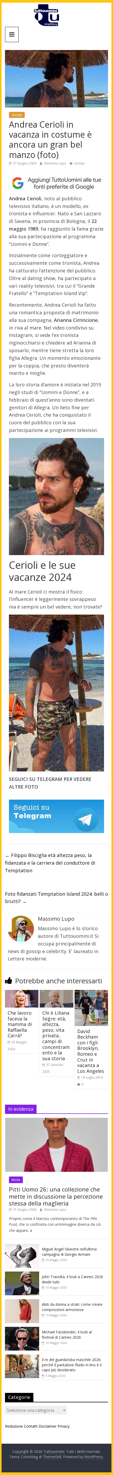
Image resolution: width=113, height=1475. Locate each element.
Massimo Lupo (55, 163)
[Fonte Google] (56, 183)
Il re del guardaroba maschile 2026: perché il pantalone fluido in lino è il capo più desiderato (71, 1364)
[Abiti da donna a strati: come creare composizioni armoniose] (22, 1301)
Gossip (17, 115)
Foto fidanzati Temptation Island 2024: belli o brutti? (56, 898)
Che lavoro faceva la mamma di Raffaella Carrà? (20, 1024)
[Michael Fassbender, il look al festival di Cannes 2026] (22, 1329)
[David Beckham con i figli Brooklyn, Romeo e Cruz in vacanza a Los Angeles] (91, 993)
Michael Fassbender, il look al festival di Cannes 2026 (67, 1334)
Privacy (64, 1426)
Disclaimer (47, 1426)
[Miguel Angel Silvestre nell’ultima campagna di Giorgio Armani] (22, 1246)
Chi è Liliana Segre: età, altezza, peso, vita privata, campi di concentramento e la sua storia (56, 1036)
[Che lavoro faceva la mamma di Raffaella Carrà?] (21, 993)
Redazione (14, 1426)
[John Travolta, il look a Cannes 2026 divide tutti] (22, 1274)
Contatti (31, 1426)
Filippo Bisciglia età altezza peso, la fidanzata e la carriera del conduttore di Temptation (50, 863)
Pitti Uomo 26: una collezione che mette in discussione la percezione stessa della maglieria (56, 1196)
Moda (16, 1180)
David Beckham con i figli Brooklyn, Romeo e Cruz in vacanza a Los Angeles (90, 1051)
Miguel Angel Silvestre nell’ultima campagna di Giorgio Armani (69, 1252)
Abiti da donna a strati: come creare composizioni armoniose (72, 1307)
